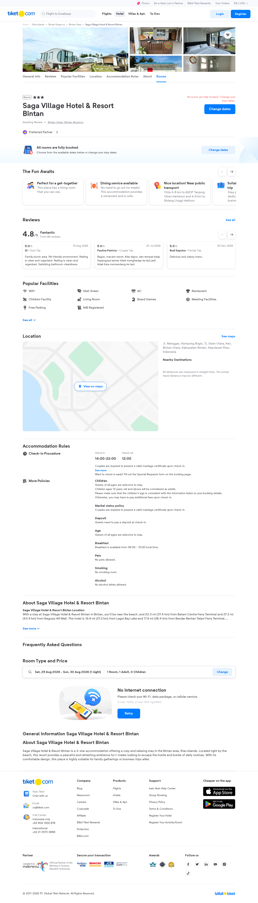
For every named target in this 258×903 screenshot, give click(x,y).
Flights (117, 788)
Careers (81, 802)
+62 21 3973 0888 (43, 832)
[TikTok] (188, 873)
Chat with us (40, 796)
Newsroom (83, 795)
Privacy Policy (157, 802)
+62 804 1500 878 (43, 823)
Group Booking (158, 795)
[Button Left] (222, 234)
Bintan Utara (75, 24)
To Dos (117, 809)
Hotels (117, 795)
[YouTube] (215, 864)
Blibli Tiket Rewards (199, 3)
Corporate (83, 809)
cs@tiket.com (40, 807)
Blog (79, 788)
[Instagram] (224, 864)
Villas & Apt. (120, 802)
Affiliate (81, 815)
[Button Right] (231, 234)
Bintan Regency (57, 24)
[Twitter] (197, 864)
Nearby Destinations (177, 360)
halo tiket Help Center (162, 788)
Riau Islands (38, 24)
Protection (83, 829)
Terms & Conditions (161, 809)
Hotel (25, 24)
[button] (90, 386)
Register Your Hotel (160, 815)
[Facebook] (188, 864)
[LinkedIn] (206, 864)
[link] (220, 14)
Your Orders (222, 3)
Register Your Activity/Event (165, 822)
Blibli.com (83, 836)
